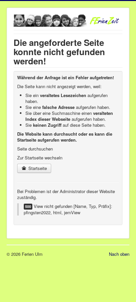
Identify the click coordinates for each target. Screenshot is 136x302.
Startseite (37, 168)
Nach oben (119, 254)
